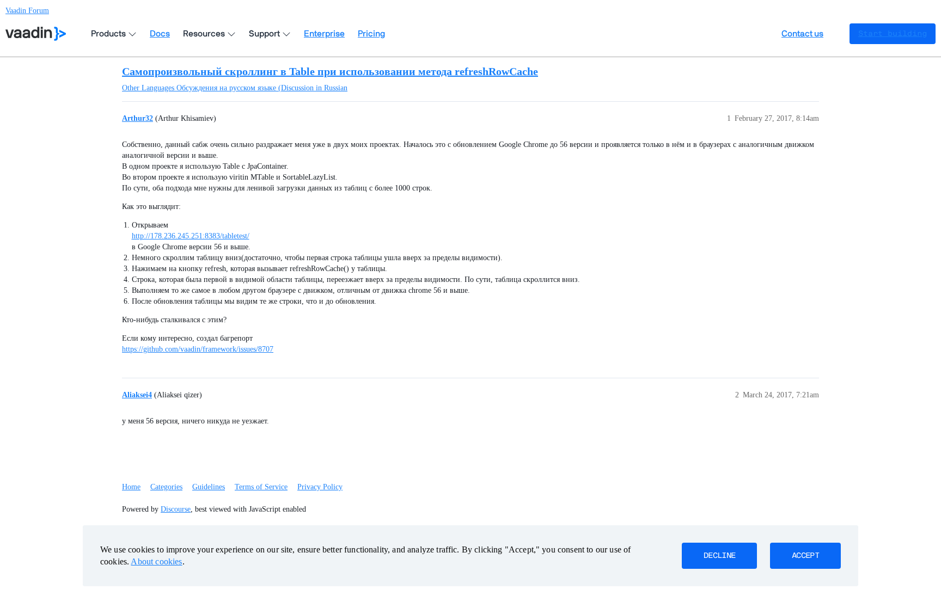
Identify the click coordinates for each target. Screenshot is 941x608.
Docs (160, 33)
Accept (805, 556)
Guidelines (208, 487)
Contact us (802, 33)
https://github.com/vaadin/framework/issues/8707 (197, 349)
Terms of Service (261, 487)
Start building (892, 34)
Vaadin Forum (27, 11)
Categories (166, 487)
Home (131, 487)
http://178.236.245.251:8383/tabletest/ (190, 236)
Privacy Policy (320, 487)
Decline (719, 556)
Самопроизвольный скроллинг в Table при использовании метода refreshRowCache (330, 71)
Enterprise (324, 33)
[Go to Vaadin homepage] (35, 33)
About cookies (156, 561)
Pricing (371, 33)
